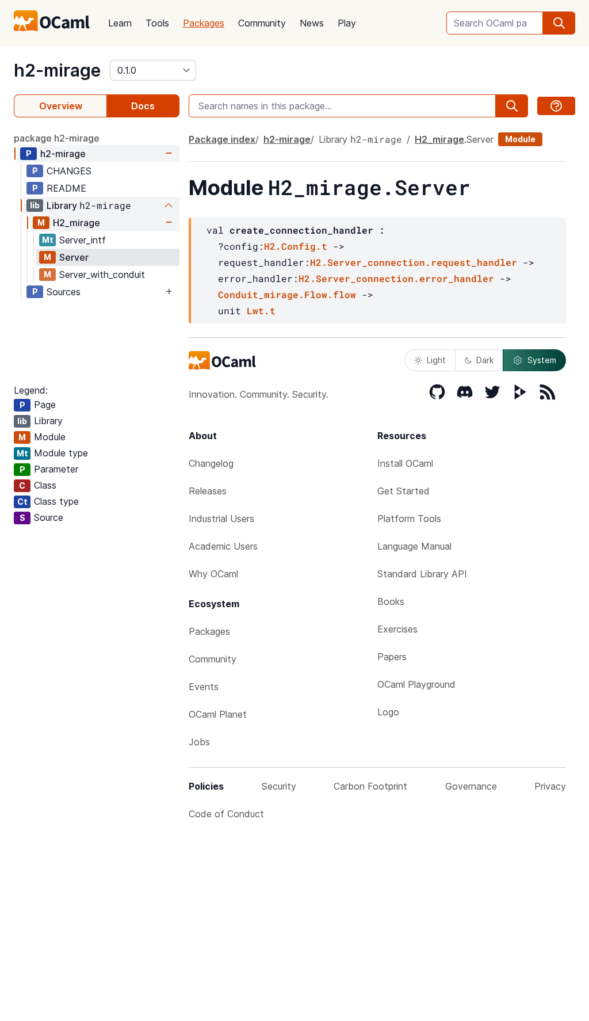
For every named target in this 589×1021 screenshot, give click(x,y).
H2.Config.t (295, 246)
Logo (388, 712)
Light (436, 360)
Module (520, 139)
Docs (143, 106)
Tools (157, 23)
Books (390, 601)
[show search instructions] (556, 106)
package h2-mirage (57, 138)
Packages (203, 23)
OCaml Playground (416, 684)
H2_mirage (76, 222)
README (66, 188)
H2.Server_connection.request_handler (413, 262)
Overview (60, 106)
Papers (392, 656)
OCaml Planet (218, 714)
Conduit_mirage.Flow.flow (287, 294)
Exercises (397, 629)
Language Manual (414, 546)
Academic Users (223, 546)
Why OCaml (213, 574)
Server (74, 257)
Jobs (199, 742)
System (541, 360)
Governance (471, 786)
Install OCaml (405, 463)
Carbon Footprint (370, 786)
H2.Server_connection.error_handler (396, 278)
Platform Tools (409, 518)
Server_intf (82, 240)
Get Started (403, 491)
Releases (208, 491)
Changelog (211, 463)
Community (262, 23)
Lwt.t (261, 310)
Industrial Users (221, 518)
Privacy (550, 786)
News (312, 23)
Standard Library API (422, 574)
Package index (222, 139)
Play (347, 23)
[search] (559, 23)
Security (279, 786)
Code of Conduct (226, 814)
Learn (120, 23)
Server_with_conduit (102, 274)
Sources (64, 292)
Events (204, 686)
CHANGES (69, 171)
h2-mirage (57, 70)
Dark (485, 360)
